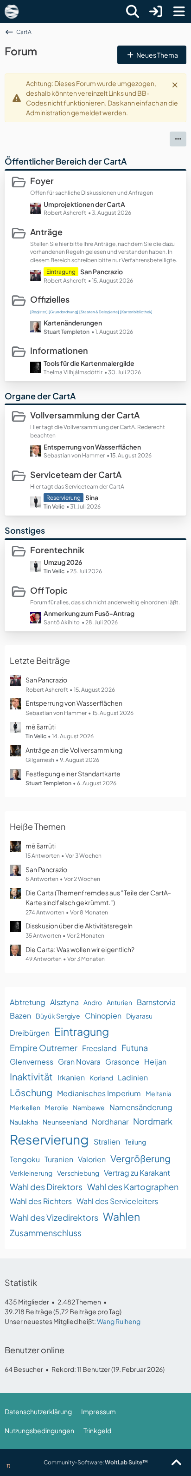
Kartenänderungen (73, 322)
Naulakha (24, 1122)
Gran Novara (79, 1061)
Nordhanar (110, 1121)
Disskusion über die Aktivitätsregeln (79, 925)
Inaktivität (31, 1076)
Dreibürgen (30, 1033)
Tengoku (25, 1159)
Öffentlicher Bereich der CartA (66, 161)
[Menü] (179, 11)
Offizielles (50, 299)
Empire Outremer (43, 1047)
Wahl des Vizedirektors (54, 1217)
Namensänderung (140, 1107)
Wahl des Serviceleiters (117, 1201)
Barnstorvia (156, 1002)
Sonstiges (25, 530)
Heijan (155, 1061)
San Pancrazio (101, 271)
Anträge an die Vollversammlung (73, 750)
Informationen (59, 350)
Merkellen (25, 1107)
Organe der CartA (40, 396)
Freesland (99, 1048)
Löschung (31, 1092)
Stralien (107, 1141)
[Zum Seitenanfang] (176, 1463)
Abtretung (27, 1002)
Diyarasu (139, 1016)
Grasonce (122, 1061)
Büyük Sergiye (58, 1016)
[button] (178, 139)
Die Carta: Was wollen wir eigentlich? (79, 949)
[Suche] (132, 11)
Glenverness (31, 1061)
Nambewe (89, 1107)
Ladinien (133, 1077)
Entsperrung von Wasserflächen (92, 447)
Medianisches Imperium (99, 1093)
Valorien (92, 1159)
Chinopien (103, 1015)
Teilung (135, 1142)
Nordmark (152, 1121)
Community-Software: (96, 1462)
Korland (101, 1077)
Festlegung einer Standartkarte (73, 773)
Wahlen (121, 1216)
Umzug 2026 (63, 562)
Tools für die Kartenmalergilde (89, 363)
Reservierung (49, 1139)
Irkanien (71, 1077)
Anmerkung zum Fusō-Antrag (89, 613)
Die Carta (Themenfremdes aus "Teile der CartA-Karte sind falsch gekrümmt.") (98, 897)
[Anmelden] (155, 11)
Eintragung (81, 1031)
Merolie (56, 1107)
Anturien (119, 1002)
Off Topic (49, 590)
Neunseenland (65, 1122)
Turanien (59, 1159)
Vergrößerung (140, 1158)
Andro (92, 1002)
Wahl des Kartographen (132, 1186)
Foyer (42, 180)
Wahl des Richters (41, 1201)
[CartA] (11, 11)
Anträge (46, 231)
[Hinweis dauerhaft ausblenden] (175, 84)
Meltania (159, 1093)
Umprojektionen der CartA (84, 204)
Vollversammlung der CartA (85, 415)
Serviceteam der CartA (75, 474)
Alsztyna (64, 1002)
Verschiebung (78, 1173)
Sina (91, 497)
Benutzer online (34, 1349)
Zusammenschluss (46, 1232)
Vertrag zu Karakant (137, 1173)
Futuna (134, 1047)
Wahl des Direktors (46, 1186)
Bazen (20, 1015)
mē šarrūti (40, 726)
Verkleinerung (31, 1173)
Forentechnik (57, 549)
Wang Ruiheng (118, 1321)
